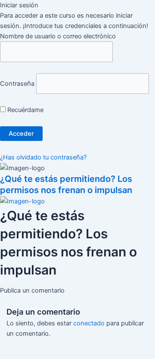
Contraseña (17, 83)
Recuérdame (24, 110)
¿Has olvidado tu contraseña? (43, 157)
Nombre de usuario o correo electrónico (58, 36)
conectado (89, 323)
